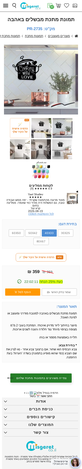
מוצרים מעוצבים (59, 36)
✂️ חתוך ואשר (44, 396)
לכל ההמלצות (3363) (41, 213)
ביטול (33, 396)
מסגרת (76, 36)
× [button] (24, 392)
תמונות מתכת (34, 36)
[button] (6, 5)
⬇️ (31, 392)
